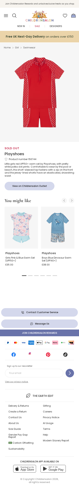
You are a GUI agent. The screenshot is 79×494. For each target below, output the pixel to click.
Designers (56, 26)
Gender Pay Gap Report (18, 436)
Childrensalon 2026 (46, 479)
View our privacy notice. (16, 381)
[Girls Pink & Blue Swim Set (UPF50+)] (21, 228)
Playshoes (14, 154)
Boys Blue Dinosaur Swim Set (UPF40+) (56, 259)
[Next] (71, 200)
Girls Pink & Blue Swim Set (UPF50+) (20, 259)
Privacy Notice (51, 417)
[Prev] (64, 200)
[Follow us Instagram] (31, 355)
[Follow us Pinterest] (48, 355)
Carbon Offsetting (21, 442)
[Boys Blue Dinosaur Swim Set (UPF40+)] (57, 228)
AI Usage (48, 423)
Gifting (47, 405)
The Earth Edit (43, 396)
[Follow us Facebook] (14, 355)
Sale (37, 26)
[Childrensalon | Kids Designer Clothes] (39, 14)
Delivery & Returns (18, 405)
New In (21, 26)
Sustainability (16, 448)
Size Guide (14, 429)
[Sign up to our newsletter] (70, 373)
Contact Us (15, 417)
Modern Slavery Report (56, 440)
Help (45, 434)
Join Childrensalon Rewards (39, 333)
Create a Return (17, 411)
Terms (46, 429)
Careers (47, 411)
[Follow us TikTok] (65, 355)
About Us (13, 423)
